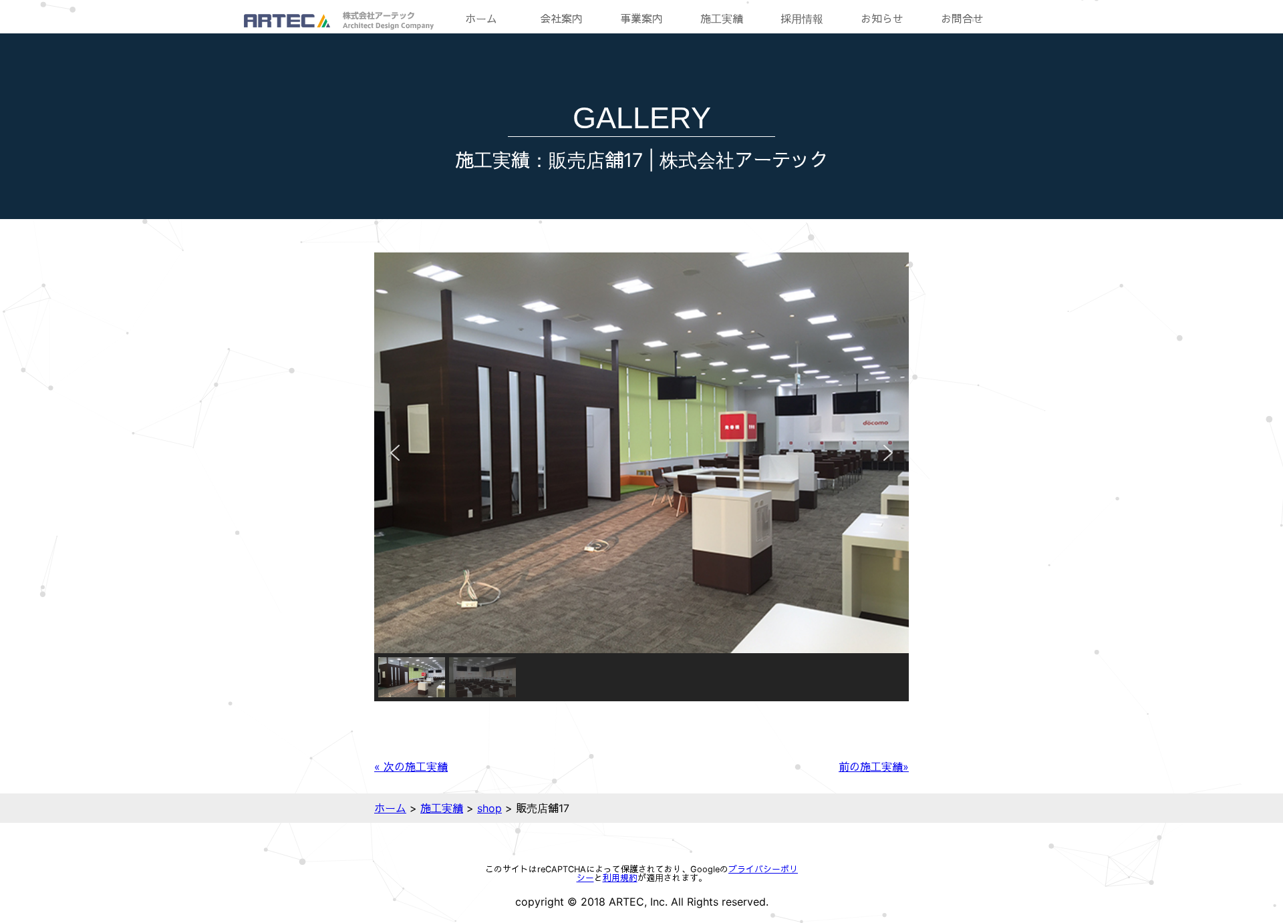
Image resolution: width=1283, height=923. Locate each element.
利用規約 (620, 878)
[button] (395, 453)
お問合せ (962, 18)
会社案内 (561, 18)
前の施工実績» (874, 766)
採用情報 (801, 18)
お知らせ (882, 18)
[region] (641, 476)
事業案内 (641, 18)
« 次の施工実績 (411, 766)
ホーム (481, 18)
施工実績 (721, 18)
